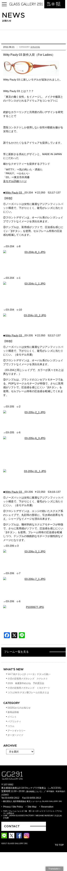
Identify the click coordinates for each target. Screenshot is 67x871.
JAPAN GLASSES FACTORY (21, 816)
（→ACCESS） (55, 788)
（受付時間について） (34, 792)
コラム (11, 726)
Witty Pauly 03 (15, 192)
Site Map (32, 806)
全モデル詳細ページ (15, 181)
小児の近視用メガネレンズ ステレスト (28, 678)
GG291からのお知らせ (19, 708)
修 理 (28, 811)
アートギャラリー (16, 730)
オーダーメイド (15, 735)
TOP (5, 811)
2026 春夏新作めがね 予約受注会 (26, 683)
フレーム (12, 811)
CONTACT (12, 826)
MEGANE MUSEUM (44, 816)
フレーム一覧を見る (16, 652)
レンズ (20, 811)
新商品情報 (35, 47)
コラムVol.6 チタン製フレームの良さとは (28, 692)
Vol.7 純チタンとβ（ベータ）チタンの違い (29, 674)
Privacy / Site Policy (13, 806)
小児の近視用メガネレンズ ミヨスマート (29, 688)
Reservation (47, 806)
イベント (12, 717)
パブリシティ (14, 721)
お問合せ (10, 813)
